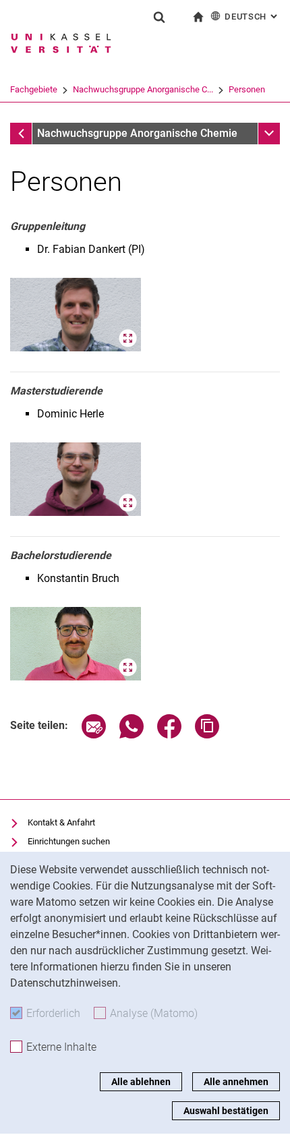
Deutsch (252, 16)
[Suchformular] (159, 17)
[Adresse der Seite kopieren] (207, 734)
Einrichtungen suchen (69, 841)
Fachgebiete (33, 89)
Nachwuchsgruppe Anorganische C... (143, 89)
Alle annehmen (236, 1081)
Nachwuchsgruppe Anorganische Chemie (137, 133)
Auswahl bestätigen (225, 1110)
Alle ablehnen (141, 1081)
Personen (247, 89)
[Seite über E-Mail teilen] (94, 734)
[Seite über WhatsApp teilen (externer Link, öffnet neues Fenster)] (131, 734)
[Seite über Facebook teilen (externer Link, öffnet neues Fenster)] (169, 734)
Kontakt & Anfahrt (61, 822)
